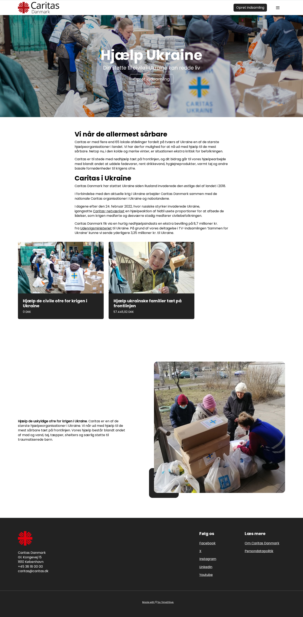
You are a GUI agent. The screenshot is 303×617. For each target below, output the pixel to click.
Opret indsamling (250, 7)
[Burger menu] (278, 8)
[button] (61, 280)
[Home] (38, 7)
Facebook (207, 543)
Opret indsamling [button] (151, 79)
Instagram (207, 558)
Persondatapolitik (259, 551)
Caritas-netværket (108, 211)
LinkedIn (205, 567)
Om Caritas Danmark (262, 543)
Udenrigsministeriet (96, 228)
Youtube (206, 574)
